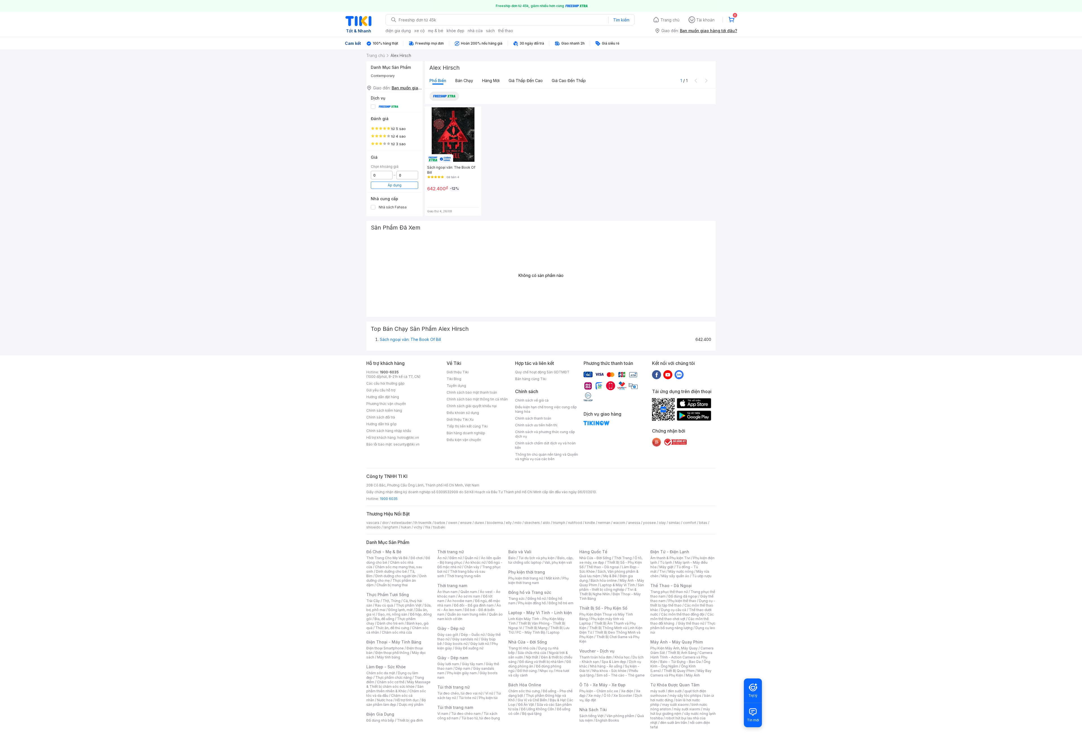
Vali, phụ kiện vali (558, 562)
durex (479, 523)
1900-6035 (389, 372)
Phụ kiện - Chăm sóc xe (598, 691)
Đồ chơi (417, 558)
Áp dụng (395, 185)
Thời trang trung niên (464, 576)
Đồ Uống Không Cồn (537, 709)
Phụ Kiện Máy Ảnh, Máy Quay (674, 648)
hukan (406, 527)
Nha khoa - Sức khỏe (609, 671)
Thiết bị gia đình (410, 720)
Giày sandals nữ (465, 639)
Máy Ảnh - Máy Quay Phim (676, 642)
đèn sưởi (675, 691)
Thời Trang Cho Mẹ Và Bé (387, 558)
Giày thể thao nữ (691, 623)
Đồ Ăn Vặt (526, 704)
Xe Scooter (622, 695)
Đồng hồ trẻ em (561, 603)
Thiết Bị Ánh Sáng (682, 653)
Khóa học (622, 657)
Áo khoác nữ (475, 562)
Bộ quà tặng (532, 713)
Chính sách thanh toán (533, 418)
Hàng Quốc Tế (593, 551)
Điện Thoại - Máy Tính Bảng (393, 642)
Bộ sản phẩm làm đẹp (396, 702)
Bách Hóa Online (524, 684)
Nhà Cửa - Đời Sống (527, 642)
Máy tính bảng (388, 657)
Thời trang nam (452, 585)
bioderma (495, 523)
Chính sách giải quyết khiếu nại (472, 406)
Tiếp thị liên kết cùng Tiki (467, 426)
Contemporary (383, 76)
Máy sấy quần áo (675, 576)
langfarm (390, 527)
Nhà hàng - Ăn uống (606, 666)
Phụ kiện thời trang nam (538, 580)
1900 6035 (389, 499)
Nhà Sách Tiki (593, 709)
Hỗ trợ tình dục (407, 700)
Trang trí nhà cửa (521, 648)
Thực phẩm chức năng (393, 677)
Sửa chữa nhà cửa (532, 653)
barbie (439, 523)
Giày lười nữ (479, 644)
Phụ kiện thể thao (682, 601)
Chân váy (471, 567)
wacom (619, 523)
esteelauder (401, 523)
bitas (703, 523)
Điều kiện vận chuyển (464, 440)
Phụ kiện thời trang (526, 572)
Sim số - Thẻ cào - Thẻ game (621, 675)
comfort (689, 523)
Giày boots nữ (456, 644)
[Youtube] (667, 374)
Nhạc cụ (546, 671)
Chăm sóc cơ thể (390, 682)
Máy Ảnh (693, 675)
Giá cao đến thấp (569, 80)
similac (674, 523)
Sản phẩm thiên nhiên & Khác (395, 688)
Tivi (662, 571)
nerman (604, 523)
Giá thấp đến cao (526, 80)
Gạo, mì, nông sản (392, 614)
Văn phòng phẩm (620, 716)
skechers (532, 523)
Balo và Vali (519, 551)
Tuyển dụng (456, 385)
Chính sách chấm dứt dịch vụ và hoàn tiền (545, 445)
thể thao (505, 30)
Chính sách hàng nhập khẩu (388, 431)
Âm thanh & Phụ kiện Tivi (670, 558)
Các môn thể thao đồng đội (682, 614)
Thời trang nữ (450, 551)
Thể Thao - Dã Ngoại (671, 585)
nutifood (575, 523)
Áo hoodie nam (459, 601)
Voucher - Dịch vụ (596, 651)
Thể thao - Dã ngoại (602, 567)
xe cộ (419, 30)
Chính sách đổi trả (380, 417)
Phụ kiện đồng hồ (532, 603)
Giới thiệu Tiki (458, 372)
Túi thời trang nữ (453, 687)
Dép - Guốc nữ (473, 634)
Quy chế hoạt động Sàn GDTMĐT (542, 372)
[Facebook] (656, 374)
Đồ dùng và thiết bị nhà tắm (541, 662)
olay (662, 523)
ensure (466, 523)
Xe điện (627, 691)
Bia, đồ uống (384, 619)
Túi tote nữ (467, 698)
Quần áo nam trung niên (466, 614)
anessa (634, 523)
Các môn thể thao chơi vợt (682, 616)
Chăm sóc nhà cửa (397, 632)
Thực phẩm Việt (409, 605)
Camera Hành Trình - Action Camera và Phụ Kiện (681, 657)
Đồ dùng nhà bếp (380, 720)
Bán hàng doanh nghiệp (466, 433)
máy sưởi (657, 691)
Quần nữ (471, 558)
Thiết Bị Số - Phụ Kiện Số (603, 608)
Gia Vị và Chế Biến (532, 700)
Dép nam (462, 668)
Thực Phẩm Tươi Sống (387, 594)
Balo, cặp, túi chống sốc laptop (540, 560)
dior (385, 523)
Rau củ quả (384, 605)
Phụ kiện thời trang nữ (525, 578)
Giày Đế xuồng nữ (469, 648)
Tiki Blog (454, 379)
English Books (607, 720)
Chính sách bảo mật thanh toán (472, 392)
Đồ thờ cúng (527, 671)
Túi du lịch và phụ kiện (536, 558)
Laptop (554, 632)
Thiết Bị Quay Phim (679, 671)
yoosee (649, 523)
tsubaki (439, 527)
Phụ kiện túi (488, 698)
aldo (546, 523)
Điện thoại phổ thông (392, 653)
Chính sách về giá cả (532, 400)
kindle (590, 523)
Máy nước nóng (680, 571)
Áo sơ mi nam (469, 596)
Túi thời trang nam (455, 707)
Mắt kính (553, 578)
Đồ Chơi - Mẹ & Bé (384, 551)
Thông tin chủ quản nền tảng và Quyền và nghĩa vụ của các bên (546, 456)
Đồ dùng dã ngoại (682, 596)
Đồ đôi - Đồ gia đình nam (474, 605)
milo (518, 523)
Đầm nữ (455, 558)
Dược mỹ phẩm (411, 704)
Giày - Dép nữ (451, 628)
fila (427, 527)
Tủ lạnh (666, 562)
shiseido (373, 527)
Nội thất (532, 657)
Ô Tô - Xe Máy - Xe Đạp (602, 684)
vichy (418, 527)
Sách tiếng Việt (591, 716)
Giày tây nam (472, 664)
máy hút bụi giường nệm (680, 711)
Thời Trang (623, 558)
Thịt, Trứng (391, 601)
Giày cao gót (447, 634)
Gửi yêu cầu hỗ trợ (380, 390)
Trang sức (516, 598)
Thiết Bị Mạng (536, 628)
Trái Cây (373, 601)
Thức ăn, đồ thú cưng (392, 628)
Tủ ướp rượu (701, 576)
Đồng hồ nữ (536, 598)
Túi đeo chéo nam (466, 713)
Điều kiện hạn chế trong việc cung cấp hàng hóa (546, 409)
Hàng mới (491, 80)
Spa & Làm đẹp (614, 662)
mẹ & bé (435, 30)
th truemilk (423, 523)
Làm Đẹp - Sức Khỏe (386, 666)
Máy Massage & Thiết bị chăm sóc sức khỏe (398, 684)
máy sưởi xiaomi (687, 709)
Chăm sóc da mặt (380, 673)
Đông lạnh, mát (400, 610)
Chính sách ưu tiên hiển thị (536, 425)
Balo (512, 558)
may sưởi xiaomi (675, 704)
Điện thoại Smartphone (385, 648)
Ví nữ (489, 693)
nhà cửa (475, 30)
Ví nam (442, 713)
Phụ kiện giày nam (462, 673)
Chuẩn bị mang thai (392, 585)
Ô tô (607, 695)
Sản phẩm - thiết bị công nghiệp (611, 587)
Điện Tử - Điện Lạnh (669, 551)
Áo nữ (442, 558)
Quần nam (468, 592)
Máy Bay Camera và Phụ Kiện (680, 673)
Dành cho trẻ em (390, 623)
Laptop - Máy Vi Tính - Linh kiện (540, 612)
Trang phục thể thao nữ (669, 592)
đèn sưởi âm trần (673, 722)
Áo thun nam (447, 592)
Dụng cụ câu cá (673, 610)
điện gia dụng (398, 30)
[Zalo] (679, 374)
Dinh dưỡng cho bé (391, 571)
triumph (559, 523)
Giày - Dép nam (452, 657)
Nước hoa (385, 700)
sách (490, 30)
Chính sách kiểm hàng (384, 410)
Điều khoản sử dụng (463, 413)
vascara (372, 523)
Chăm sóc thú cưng (524, 691)
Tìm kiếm (621, 19)
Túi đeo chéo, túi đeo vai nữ (459, 693)
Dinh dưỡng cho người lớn (395, 576)
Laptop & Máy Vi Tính (617, 585)
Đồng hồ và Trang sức (529, 592)
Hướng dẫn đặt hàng (382, 397)
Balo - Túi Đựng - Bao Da (680, 662)
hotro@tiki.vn (408, 437)
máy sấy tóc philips (685, 695)
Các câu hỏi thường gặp (385, 383)
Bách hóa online (604, 580)
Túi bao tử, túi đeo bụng (480, 718)
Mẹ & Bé (610, 576)
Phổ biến (437, 80)
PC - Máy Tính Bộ (530, 632)
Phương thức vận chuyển (386, 404)
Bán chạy (464, 80)
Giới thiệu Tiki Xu (460, 419)
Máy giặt (666, 567)
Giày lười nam (448, 664)
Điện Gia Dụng (380, 714)
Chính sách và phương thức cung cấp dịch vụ (545, 434)
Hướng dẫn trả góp (381, 424)
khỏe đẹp (455, 30)
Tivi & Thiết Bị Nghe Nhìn (608, 591)
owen (452, 523)
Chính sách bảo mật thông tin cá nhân (477, 399)
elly (509, 523)
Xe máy (594, 695)
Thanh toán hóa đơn (595, 657)
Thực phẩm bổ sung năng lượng (682, 625)
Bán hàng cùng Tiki (530, 379)
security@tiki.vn (406, 444)
